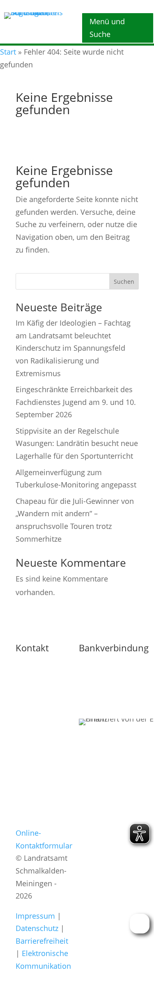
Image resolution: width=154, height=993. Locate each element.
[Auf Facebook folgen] (87, 858)
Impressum (35, 916)
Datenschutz (37, 928)
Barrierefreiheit (42, 941)
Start (8, 52)
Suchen (124, 281)
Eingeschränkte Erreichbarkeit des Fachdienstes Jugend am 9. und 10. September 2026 (76, 401)
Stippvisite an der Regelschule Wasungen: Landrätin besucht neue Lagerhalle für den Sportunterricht (77, 443)
